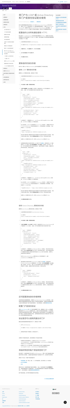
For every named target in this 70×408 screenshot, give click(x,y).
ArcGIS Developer (22, 398)
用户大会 (37, 397)
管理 (10, 8)
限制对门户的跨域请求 (8, 45)
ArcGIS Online (21, 391)
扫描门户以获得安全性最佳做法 (9, 42)
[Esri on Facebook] (55, 393)
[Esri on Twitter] (53, 393)
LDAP (30, 309)
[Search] (59, 1)
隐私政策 (19, 405)
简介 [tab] (5, 14)
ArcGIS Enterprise (6, 1)
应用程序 (28, 1)
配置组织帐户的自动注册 (8, 63)
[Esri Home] (54, 389)
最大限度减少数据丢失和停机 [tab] (8, 74)
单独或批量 (23, 360)
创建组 (42, 143)
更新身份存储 (49, 303)
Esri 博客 (37, 395)
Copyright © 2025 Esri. (6, 405)
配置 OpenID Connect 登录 (9, 61)
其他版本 (32, 21)
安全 (6, 10)
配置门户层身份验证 (60, 24)
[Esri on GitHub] (56, 393)
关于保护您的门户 (7, 29)
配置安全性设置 (7, 34)
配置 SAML (7, 58)
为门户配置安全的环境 (9, 65)
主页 (4, 8)
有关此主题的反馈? (50, 378)
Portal (13, 1)
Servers (17, 1)
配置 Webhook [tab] (7, 70)
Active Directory (24, 309)
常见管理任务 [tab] (6, 77)
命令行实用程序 (24, 362)
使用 (7, 8)
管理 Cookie (23, 405)
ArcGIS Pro (21, 393)
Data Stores (21, 1)
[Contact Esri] (58, 393)
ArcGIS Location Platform (24, 397)
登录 (62, 1)
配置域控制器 (6, 37)
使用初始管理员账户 (35, 370)
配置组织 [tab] (5, 17)
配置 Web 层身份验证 (9, 56)
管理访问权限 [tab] (6, 22)
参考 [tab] (5, 82)
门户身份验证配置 (7, 32)
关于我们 (37, 391)
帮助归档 (39, 21)
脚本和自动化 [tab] (6, 79)
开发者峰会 (37, 398)
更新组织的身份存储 (60, 20)
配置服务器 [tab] (6, 19)
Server (3, 395)
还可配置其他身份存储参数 (61, 22)
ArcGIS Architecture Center (24, 402)
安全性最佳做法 (7, 39)
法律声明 (27, 405)
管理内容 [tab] (5, 24)
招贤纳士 (37, 393)
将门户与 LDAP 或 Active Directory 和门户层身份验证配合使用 (9, 52)
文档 (3, 402)
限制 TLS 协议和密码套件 (8, 48)
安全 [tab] (5, 27)
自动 (22, 364)
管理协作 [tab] (5, 68)
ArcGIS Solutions (22, 400)
